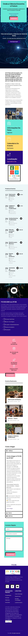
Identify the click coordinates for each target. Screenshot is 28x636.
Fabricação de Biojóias (12, 195)
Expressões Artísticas (12, 255)
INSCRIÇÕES (14, 15)
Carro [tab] (10, 513)
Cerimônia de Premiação (12, 269)
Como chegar (10, 508)
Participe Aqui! (14, 41)
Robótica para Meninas (13, 243)
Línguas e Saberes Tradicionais (12, 207)
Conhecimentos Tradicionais (13, 219)
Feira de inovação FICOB (11, 231)
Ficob (9, 633)
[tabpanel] (14, 481)
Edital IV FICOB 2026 (13, 13)
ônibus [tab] (10, 450)
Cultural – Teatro (12, 418)
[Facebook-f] (12, 586)
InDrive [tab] (10, 516)
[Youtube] (17, 586)
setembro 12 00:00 (13, 401)
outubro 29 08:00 (12, 420)
